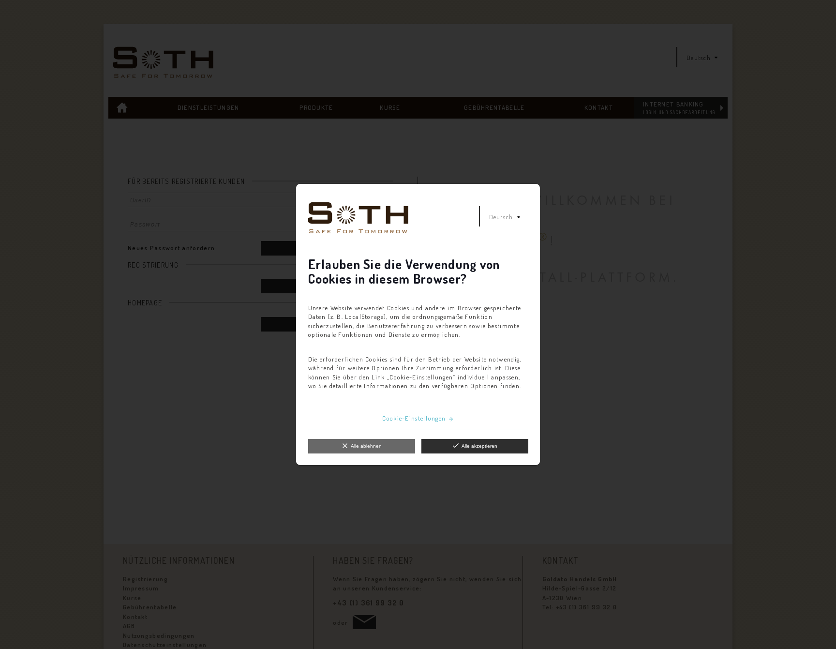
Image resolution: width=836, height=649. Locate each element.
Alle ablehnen (366, 446)
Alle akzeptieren (479, 446)
